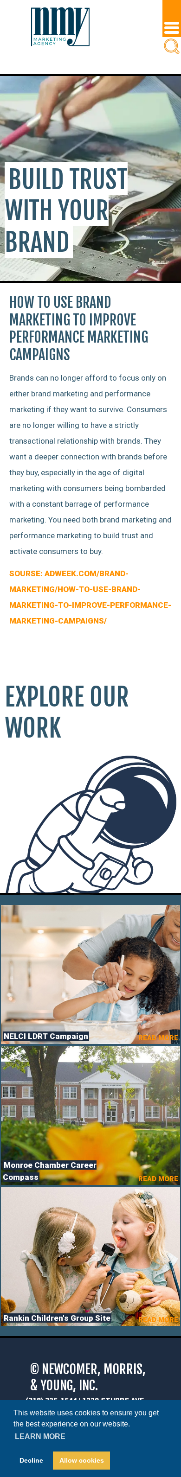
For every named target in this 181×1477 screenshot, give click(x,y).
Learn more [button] (40, 1436)
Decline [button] (31, 1460)
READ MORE (158, 1038)
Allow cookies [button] (81, 1460)
